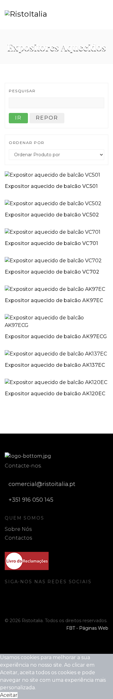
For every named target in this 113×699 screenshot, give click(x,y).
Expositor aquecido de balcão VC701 (51, 243)
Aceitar (9, 695)
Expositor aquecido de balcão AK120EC (55, 394)
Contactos (18, 538)
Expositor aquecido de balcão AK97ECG (56, 336)
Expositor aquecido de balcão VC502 (52, 215)
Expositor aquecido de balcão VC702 (52, 272)
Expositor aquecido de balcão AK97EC (54, 300)
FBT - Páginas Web (87, 628)
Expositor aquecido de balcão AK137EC (55, 365)
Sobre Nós (18, 529)
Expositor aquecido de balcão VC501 (51, 186)
